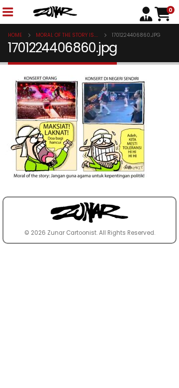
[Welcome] (147, 13)
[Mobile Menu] (7, 12)
